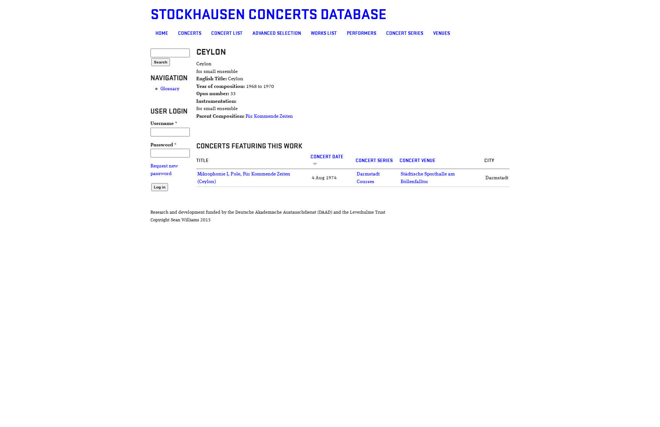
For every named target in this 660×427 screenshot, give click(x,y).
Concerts (189, 33)
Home (161, 33)
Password (163, 145)
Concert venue (417, 160)
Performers (361, 33)
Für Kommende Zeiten (269, 116)
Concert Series (404, 33)
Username (163, 123)
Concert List (227, 33)
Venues (441, 33)
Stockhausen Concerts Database (268, 15)
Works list (324, 33)
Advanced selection (276, 33)
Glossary (170, 88)
